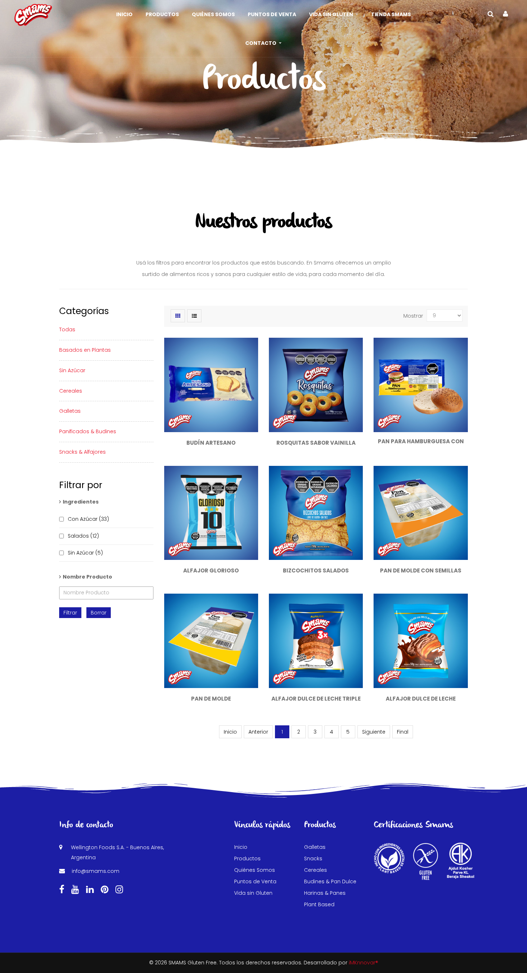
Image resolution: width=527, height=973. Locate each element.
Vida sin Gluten (253, 893)
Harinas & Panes (325, 893)
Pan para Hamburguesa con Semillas (421, 445)
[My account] (505, 13)
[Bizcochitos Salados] (316, 513)
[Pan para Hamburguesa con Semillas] (420, 385)
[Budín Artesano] (211, 385)
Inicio (240, 847)
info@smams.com (95, 871)
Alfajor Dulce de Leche (421, 698)
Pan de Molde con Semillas (420, 570)
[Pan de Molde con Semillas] (420, 513)
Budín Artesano (211, 442)
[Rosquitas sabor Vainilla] (316, 385)
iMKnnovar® (363, 962)
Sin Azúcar (72, 370)
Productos (247, 858)
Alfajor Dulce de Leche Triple (316, 698)
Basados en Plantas (85, 350)
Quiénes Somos (254, 870)
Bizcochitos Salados (316, 570)
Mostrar (413, 315)
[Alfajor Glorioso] (211, 513)
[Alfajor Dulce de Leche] (420, 641)
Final (402, 731)
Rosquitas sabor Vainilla (316, 442)
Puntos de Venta (255, 881)
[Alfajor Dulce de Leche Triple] (316, 641)
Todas (67, 329)
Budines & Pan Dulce (330, 881)
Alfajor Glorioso (211, 570)
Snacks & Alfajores (82, 451)
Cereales (70, 390)
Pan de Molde (211, 698)
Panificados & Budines (87, 431)
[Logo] (33, 14)
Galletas (70, 411)
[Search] (491, 13)
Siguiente (373, 731)
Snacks (313, 858)
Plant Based (319, 904)
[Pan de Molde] (211, 641)
